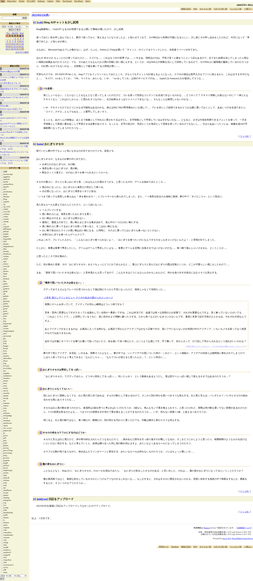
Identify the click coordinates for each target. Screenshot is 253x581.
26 (7, 49)
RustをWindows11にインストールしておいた (14, 153)
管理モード (164, 547)
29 (15, 49)
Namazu (207, 528)
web (40, 22)
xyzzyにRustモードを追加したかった (14, 133)
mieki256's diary (245, 5)
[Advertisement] (199, 557)
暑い (2, 115)
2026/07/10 (24, 103)
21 (12, 46)
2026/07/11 (24, 94)
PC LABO (31, 1)
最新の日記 (186, 9)
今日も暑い (5, 106)
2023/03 (15, 33)
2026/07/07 (24, 143)
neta (40, 143)
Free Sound (67, 1)
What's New (11, 1)
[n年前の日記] (58, 15)
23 (17, 46)
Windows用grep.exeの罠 (10, 71)
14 (12, 44)
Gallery (50, 1)
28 (12, 49)
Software (41, 1)
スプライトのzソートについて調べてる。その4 (14, 147)
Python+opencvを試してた (11, 109)
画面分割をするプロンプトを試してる (14, 90)
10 (20, 41)
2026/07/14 (24, 68)
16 (17, 44)
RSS (195, 9)
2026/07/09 (24, 112)
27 (9, 49)
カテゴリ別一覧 (220, 9)
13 (9, 44)
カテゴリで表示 (22, 52)
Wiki (58, 1)
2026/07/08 (24, 129)
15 (15, 44)
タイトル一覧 (205, 9)
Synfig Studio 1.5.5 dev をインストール (14, 98)
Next (22, 33)
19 (7, 46)
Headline (174, 547)
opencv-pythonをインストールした (14, 119)
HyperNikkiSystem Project (242, 538)
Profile (21, 1)
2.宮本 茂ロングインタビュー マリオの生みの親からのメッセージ (79, 297)
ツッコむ (244, 136)
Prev (8, 33)
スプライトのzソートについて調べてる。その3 (14, 161)
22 (15, 46)
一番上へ (248, 547)
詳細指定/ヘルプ (244, 528)
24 (20, 46)
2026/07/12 (24, 86)
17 (20, 44)
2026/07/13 (24, 74)
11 (23, 41)
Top (2, 1)
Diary (88, 1)
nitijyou (42, 499)
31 (20, 49)
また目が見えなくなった (10, 83)
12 (7, 44)
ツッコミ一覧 (235, 9)
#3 (34, 499)
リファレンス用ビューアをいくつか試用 (14, 78)
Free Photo (78, 1)
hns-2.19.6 (227, 538)
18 (23, 44)
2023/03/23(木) (40, 15)
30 (17, 49)
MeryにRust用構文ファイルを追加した (14, 139)
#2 (34, 143)
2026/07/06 (24, 157)
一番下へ (248, 9)
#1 (34, 22)
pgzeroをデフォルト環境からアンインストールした (14, 124)
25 (23, 46)
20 (9, 46)
